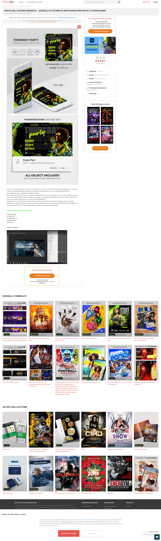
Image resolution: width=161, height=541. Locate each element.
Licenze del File (86, 506)
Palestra (110, 493)
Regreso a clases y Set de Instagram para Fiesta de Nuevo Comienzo (40, 384)
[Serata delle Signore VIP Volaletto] (107, 135)
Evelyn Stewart (100, 78)
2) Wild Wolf (11, 216)
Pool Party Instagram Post (90, 382)
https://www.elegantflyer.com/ (85, 519)
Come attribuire (91, 90)
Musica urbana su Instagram (143, 493)
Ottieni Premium (100, 148)
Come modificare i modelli (34, 2)
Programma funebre (141, 449)
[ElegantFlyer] (9, 2)
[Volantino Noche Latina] (107, 116)
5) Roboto (10, 222)
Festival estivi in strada (89, 338)
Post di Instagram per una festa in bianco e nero (66, 339)
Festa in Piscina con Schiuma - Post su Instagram (120, 383)
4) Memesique (11, 220)
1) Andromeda (11, 214)
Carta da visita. (8, 493)
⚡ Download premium (42, 276)
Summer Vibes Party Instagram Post (39, 339)
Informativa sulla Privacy (51, 525)
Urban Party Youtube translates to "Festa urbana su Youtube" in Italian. (15, 339)
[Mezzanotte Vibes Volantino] (93, 116)
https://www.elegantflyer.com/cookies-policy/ (82, 521)
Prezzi (128, 506)
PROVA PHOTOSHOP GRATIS (67, 17)
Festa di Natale (86, 493)
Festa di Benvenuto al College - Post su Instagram (144, 339)
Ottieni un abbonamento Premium (47, 21)
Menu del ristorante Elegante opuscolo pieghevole (65, 450)
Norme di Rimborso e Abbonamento (110, 507)
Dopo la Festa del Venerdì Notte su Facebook (146, 383)
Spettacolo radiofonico (115, 449)
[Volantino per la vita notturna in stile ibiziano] (93, 135)
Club (82, 449)
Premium (148, 2)
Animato (100, 71)
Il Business (6, 449)
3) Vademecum (12, 218)
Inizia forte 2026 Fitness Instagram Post (119, 339)
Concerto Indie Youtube (11, 382)
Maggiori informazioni (93, 84)
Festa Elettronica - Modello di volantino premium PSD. (39, 450)
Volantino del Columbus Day (64, 493)
